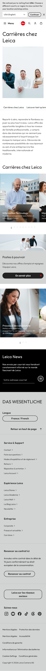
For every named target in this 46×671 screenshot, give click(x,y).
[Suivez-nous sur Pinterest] (39, 613)
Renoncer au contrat (19, 573)
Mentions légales (9, 629)
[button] (41, 429)
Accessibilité (24, 636)
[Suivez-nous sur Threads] (33, 613)
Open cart (41, 23)
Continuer (34, 14)
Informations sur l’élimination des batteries (21, 649)
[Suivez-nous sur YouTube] (13, 613)
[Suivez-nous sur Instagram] (6, 613)
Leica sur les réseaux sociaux (23, 594)
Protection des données (29, 629)
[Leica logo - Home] (23, 23)
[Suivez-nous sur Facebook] (19, 613)
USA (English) (10, 14)
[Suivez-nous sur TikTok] (26, 613)
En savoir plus (23, 275)
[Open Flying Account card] (35, 23)
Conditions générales (28, 656)
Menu (11, 23)
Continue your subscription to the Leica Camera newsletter (41, 379)
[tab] (11, 227)
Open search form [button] (29, 23)
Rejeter (43, 14)
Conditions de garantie (12, 643)
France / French (20, 418)
